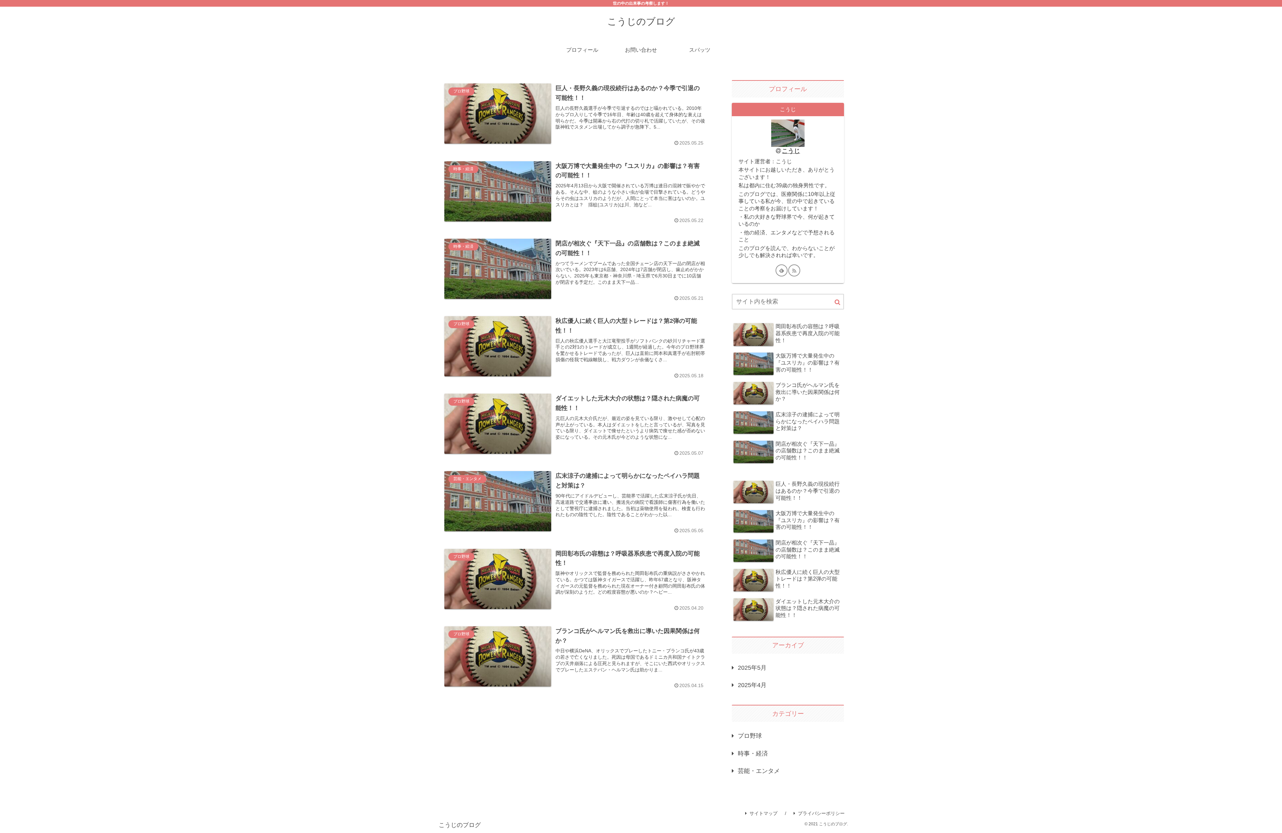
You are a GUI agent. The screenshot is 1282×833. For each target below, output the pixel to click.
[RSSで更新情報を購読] (794, 270)
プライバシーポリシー (821, 813)
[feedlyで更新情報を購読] (782, 270)
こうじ (791, 151)
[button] (837, 302)
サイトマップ (764, 813)
